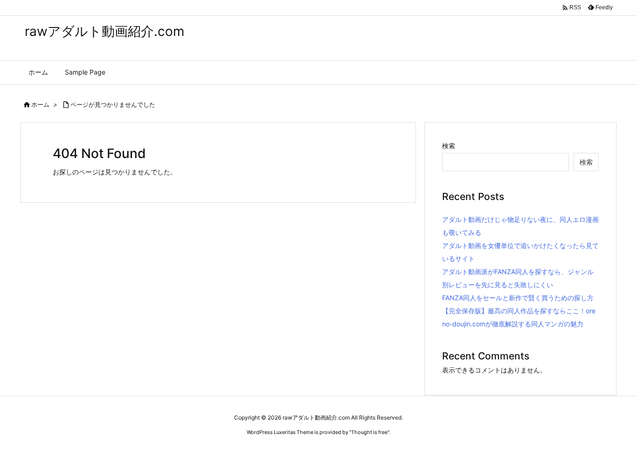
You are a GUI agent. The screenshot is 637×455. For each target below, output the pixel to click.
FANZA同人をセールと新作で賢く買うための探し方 (518, 298)
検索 (448, 146)
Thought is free (369, 432)
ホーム (40, 104)
